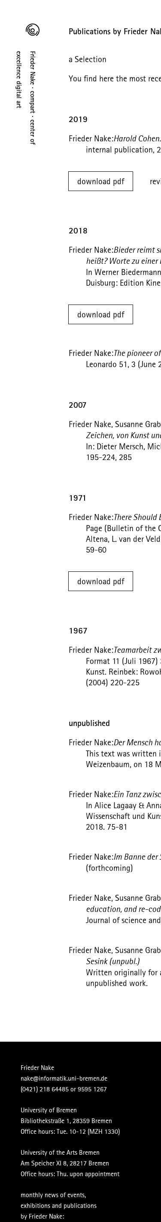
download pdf (100, 181)
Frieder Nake (37, 1067)
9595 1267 (92, 1089)
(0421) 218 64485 (45, 1089)
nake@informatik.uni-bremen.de (64, 1078)
